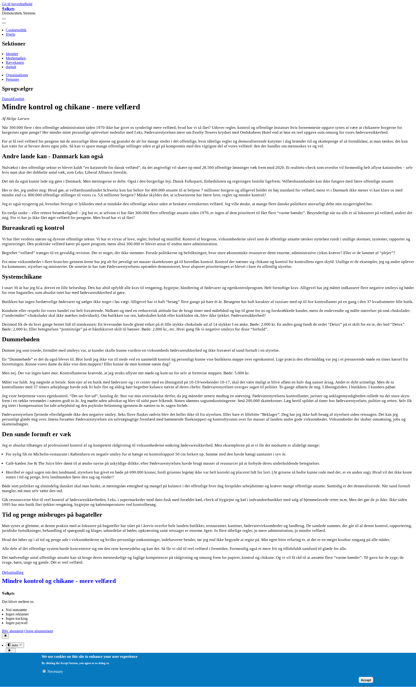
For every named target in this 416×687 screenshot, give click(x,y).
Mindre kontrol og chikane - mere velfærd (59, 580)
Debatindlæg (13, 572)
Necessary (55, 672)
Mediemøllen (16, 58)
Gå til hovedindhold (17, 4)
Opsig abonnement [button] (38, 631)
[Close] (4, 23)
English (18, 99)
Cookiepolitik (16, 30)
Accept (366, 680)
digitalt (11, 67)
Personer (12, 79)
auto (15, 645)
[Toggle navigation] (4, 19)
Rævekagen (15, 62)
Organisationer (17, 75)
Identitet (12, 54)
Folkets (8, 8)
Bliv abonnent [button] (12, 631)
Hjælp (10, 34)
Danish (7, 99)
